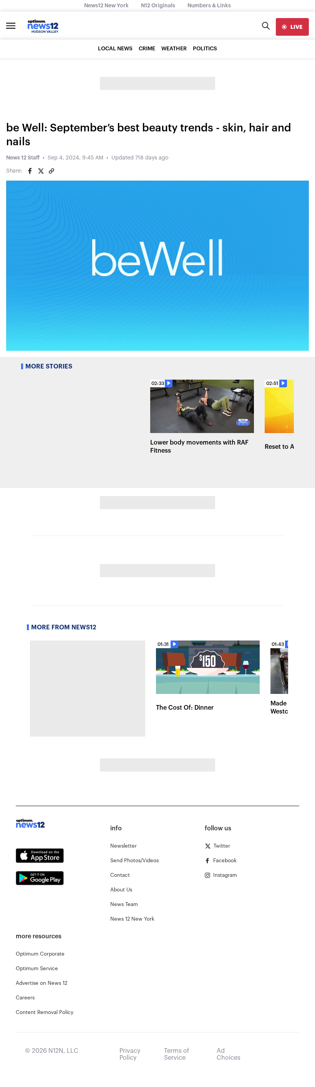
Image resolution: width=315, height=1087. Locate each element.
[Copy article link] (51, 171)
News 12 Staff (23, 158)
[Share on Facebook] (30, 171)
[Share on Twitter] (41, 171)
